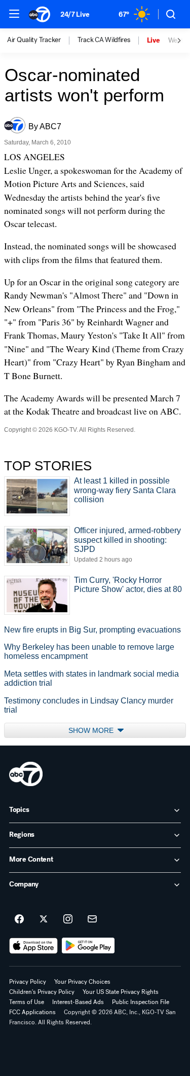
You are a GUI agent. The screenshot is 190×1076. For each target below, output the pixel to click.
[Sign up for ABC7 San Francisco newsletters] (92, 919)
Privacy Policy (27, 982)
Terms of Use (26, 1002)
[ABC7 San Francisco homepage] (39, 14)
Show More (92, 730)
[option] (42, 40)
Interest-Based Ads (78, 1002)
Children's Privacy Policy (41, 992)
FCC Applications (32, 1012)
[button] (14, 14)
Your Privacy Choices (82, 982)
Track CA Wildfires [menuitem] (104, 40)
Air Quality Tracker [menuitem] (34, 40)
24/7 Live (74, 14)
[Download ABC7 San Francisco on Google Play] (88, 946)
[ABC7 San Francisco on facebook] (19, 919)
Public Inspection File (140, 1002)
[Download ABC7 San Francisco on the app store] (33, 946)
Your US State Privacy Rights (121, 992)
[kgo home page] (26, 774)
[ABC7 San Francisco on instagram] (68, 919)
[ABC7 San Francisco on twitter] (43, 919)
